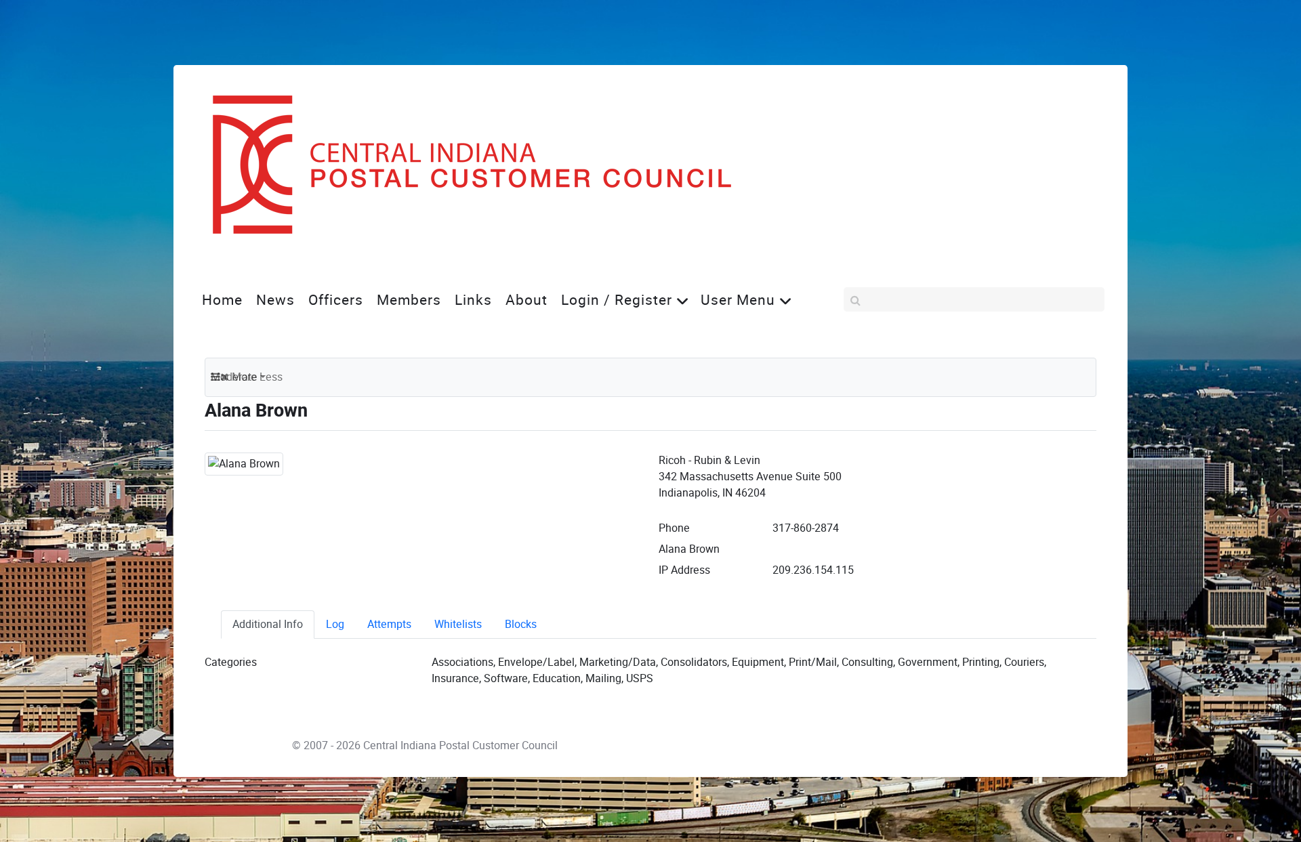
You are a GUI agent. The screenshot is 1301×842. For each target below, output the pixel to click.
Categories (231, 662)
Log (335, 624)
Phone (674, 528)
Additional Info (267, 624)
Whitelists (458, 624)
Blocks (521, 624)
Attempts (389, 624)
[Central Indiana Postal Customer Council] (461, 164)
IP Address (684, 570)
